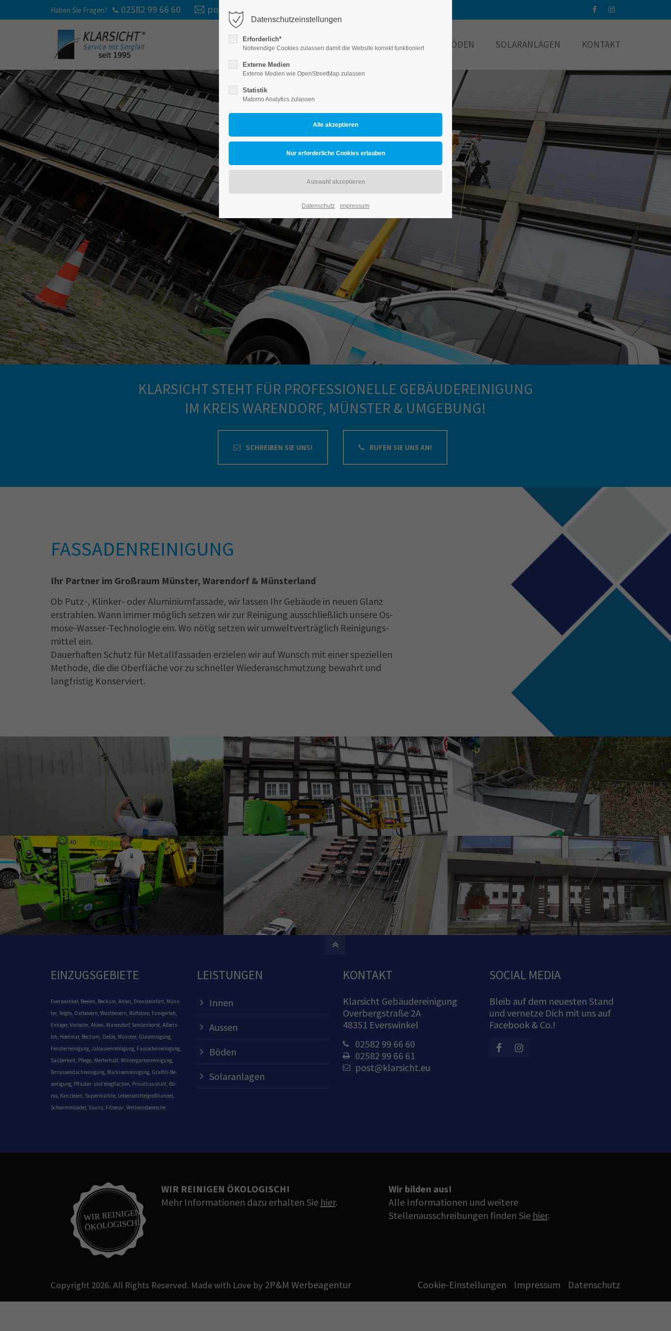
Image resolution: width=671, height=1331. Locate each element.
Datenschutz (318, 205)
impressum (354, 205)
